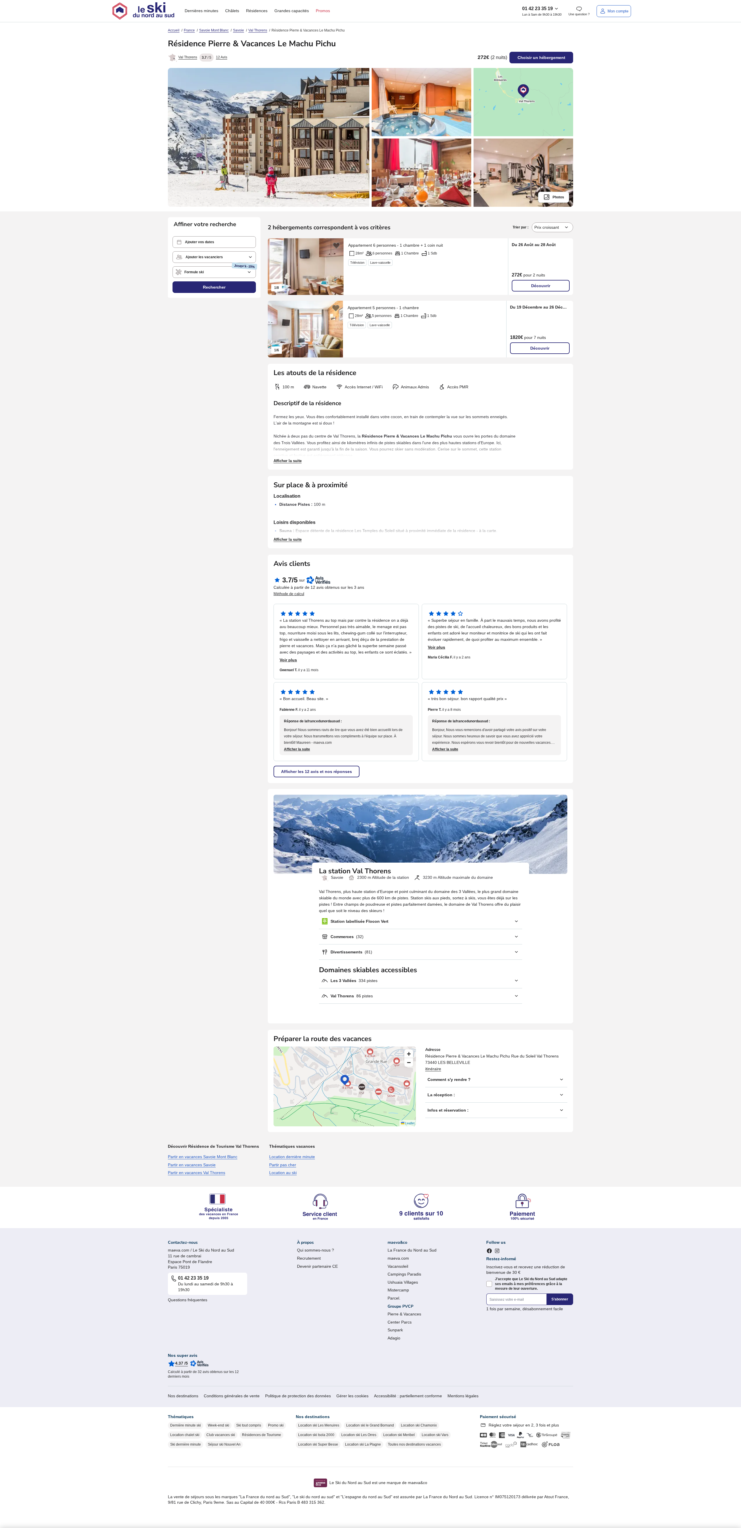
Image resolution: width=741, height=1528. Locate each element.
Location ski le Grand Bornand (370, 1425)
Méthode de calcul (289, 594)
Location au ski (283, 1172)
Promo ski (276, 1425)
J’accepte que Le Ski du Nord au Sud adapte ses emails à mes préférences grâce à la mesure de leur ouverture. (531, 1284)
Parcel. (394, 1298)
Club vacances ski (220, 1435)
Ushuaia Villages (403, 1282)
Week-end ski (218, 1425)
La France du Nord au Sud (412, 1250)
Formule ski (194, 272)
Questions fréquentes (187, 1300)
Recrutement (309, 1258)
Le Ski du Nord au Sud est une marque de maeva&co (378, 1482)
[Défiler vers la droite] (336, 266)
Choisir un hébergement (541, 57)
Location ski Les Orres (358, 1435)
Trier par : (521, 227)
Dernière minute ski (185, 1425)
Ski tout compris (248, 1425)
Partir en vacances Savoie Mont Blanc (202, 1156)
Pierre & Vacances (404, 1314)
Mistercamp (398, 1290)
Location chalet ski (184, 1435)
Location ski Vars (435, 1435)
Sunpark (395, 1330)
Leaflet (409, 1123)
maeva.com (398, 1258)
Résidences (256, 10)
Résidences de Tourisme (261, 1435)
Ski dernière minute (185, 1444)
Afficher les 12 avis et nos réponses (316, 771)
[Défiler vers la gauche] (275, 266)
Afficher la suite (288, 461)
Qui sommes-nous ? (315, 1250)
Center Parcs (400, 1322)
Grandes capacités (291, 10)
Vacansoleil (398, 1266)
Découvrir (540, 285)
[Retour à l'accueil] (143, 11)
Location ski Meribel (399, 1435)
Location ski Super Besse (318, 1444)
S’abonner (559, 1299)
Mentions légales (462, 1396)
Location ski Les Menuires (318, 1425)
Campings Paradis (404, 1274)
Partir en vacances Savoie (192, 1164)
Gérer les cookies (352, 1396)
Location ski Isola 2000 (316, 1435)
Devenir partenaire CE (317, 1266)
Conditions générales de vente (232, 1396)
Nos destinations (183, 1396)
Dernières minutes (201, 10)
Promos (323, 10)
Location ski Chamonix (419, 1425)
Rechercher (214, 287)
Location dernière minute (292, 1156)
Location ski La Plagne (363, 1444)
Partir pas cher (282, 1164)
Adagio (394, 1338)
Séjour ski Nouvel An (224, 1444)
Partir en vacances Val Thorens (196, 1172)
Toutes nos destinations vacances (414, 1444)
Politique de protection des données (298, 1396)
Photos (558, 197)
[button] (214, 242)
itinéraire (433, 1068)
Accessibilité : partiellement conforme (408, 1396)
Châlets (232, 10)
